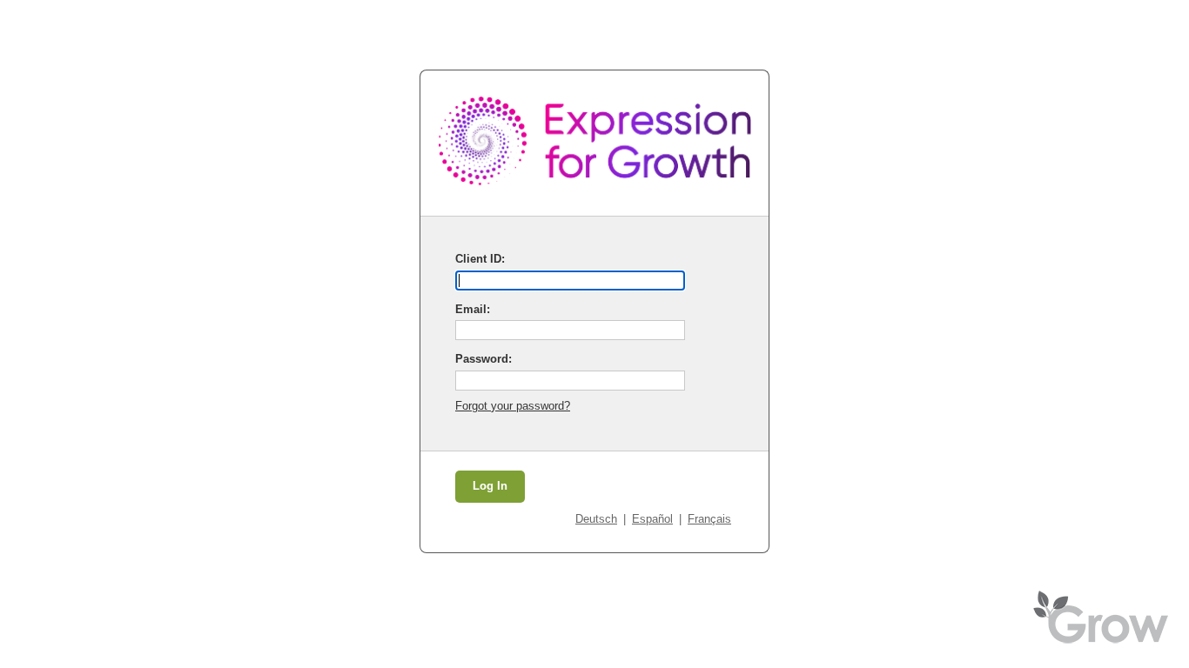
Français (709, 518)
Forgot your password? (512, 405)
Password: (483, 358)
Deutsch (596, 518)
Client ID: (480, 258)
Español (652, 518)
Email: (472, 309)
